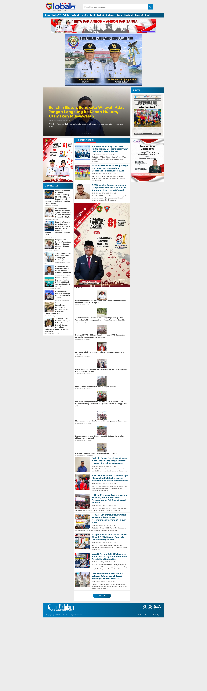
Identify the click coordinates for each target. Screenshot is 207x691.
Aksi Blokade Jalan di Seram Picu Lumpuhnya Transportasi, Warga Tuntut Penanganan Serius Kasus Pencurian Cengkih (100, 319)
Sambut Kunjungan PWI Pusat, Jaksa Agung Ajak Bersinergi (63, 256)
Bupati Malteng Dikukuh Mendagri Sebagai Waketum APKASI (62, 294)
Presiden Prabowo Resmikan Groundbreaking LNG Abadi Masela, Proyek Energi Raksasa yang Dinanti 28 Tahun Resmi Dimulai (57, 197)
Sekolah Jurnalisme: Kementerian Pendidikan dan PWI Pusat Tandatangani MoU (56, 308)
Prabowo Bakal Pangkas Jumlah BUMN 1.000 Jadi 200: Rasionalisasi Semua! (62, 282)
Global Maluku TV (53, 15)
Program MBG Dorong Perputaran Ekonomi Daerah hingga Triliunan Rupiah (63, 244)
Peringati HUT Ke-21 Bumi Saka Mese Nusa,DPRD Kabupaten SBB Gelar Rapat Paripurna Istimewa (100, 336)
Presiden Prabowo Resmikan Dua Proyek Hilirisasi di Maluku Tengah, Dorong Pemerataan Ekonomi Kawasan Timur (57, 228)
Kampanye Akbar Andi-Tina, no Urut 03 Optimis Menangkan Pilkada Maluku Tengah (99, 437)
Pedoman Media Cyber (153, 615)
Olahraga (110, 15)
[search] (150, 7)
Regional (128, 15)
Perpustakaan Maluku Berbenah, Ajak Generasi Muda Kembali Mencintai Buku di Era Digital (63, 212)
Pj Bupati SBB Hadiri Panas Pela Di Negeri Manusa (95, 387)
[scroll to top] (198, 688)
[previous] (46, 111)
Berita (119, 15)
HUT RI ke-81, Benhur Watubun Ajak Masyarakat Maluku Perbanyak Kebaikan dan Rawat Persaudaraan (83, 111)
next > (102, 596)
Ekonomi (139, 15)
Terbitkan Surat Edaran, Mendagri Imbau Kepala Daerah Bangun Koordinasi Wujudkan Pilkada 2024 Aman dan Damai (57, 325)
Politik (66, 15)
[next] (127, 111)
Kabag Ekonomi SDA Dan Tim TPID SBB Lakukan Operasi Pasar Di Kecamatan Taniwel (101, 370)
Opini (92, 15)
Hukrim (84, 15)
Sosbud (100, 15)
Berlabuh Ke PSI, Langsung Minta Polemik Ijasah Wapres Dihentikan (63, 269)
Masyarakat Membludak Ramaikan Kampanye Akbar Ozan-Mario (101, 421)
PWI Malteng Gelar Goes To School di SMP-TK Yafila (96, 453)
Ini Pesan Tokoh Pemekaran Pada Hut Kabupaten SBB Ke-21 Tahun (99, 353)
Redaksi (140, 615)
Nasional (75, 15)
